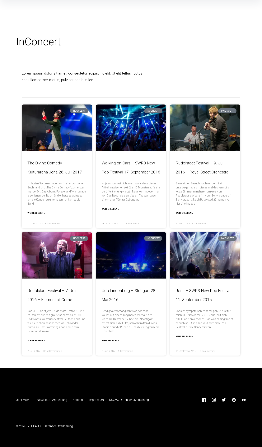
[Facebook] (204, 400)
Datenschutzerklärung (58, 426)
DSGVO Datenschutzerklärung (129, 400)
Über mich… (23, 400)
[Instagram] (214, 400)
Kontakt (78, 400)
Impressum (96, 400)
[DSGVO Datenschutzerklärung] (250, 4)
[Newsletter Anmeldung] (220, 4)
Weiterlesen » (36, 213)
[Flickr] (243, 400)
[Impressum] (240, 4)
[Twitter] (224, 400)
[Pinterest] (234, 400)
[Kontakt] (230, 4)
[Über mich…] (210, 4)
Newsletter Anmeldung (52, 400)
